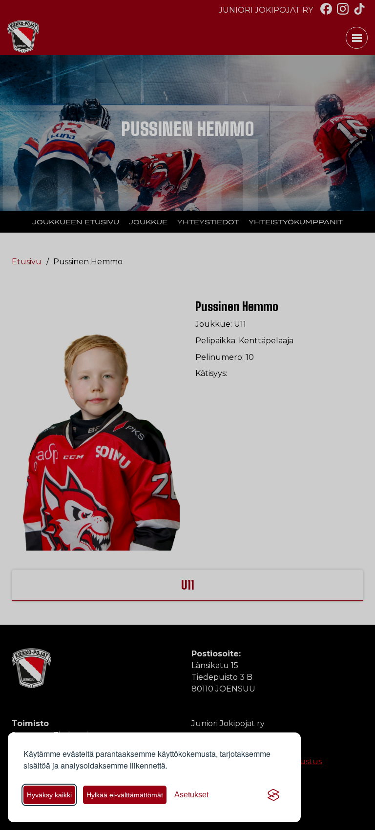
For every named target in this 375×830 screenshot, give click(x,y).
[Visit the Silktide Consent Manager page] (273, 795)
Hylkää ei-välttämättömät (124, 795)
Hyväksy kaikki (49, 795)
